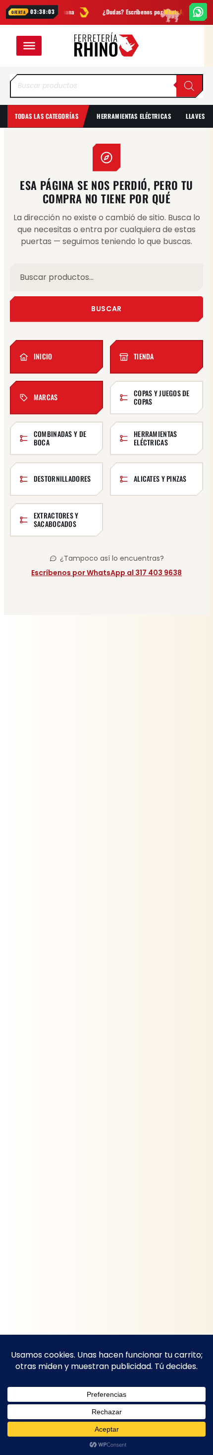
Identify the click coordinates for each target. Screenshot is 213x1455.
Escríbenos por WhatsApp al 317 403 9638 (106, 573)
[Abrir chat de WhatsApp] (198, 12)
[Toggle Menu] (29, 45)
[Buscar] (189, 86)
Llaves (195, 116)
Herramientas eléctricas (134, 116)
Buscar (106, 309)
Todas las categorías (46, 116)
